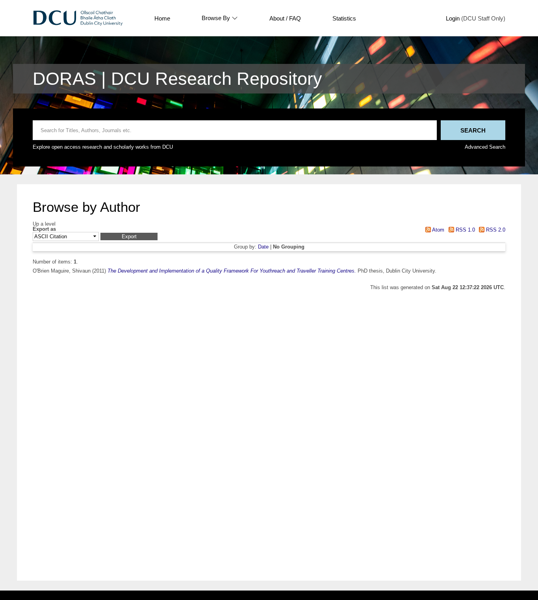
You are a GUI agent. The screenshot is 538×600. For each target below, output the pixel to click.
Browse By (216, 18)
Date (263, 247)
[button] (129, 236)
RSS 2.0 (494, 230)
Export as (44, 229)
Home (162, 18)
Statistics (344, 18)
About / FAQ (285, 18)
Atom (437, 230)
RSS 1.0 (464, 230)
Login (453, 18)
